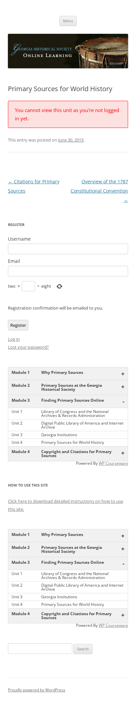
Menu (68, 20)
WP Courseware (113, 463)
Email (14, 261)
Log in (14, 339)
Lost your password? (28, 347)
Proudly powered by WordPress (36, 690)
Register (18, 325)
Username (19, 239)
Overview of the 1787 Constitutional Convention (99, 190)
